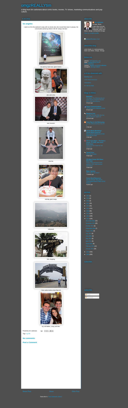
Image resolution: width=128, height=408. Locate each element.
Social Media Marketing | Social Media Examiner (94, 131)
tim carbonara (98, 22)
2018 (88, 200)
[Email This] (45, 331)
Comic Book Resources (93, 178)
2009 (88, 254)
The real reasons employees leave (95, 108)
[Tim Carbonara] (92, 39)
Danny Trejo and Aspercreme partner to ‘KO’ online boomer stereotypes (94, 164)
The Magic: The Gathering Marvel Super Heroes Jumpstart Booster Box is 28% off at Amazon (95, 99)
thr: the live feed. (89, 85)
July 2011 (89, 233)
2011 (88, 218)
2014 (88, 211)
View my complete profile (91, 33)
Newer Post (27, 391)
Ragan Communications (93, 106)
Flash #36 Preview (91, 154)
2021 (88, 195)
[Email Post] (41, 331)
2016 (88, 206)
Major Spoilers (90, 171)
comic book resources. (90, 79)
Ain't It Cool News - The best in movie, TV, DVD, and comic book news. (95, 142)
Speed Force (90, 152)
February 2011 (90, 246)
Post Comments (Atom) (55, 396)
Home (51, 391)
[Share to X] (49, 331)
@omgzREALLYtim (93, 62)
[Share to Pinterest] (53, 331)
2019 (88, 198)
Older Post (75, 391)
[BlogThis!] (47, 331)
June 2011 (89, 236)
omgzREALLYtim (36, 5)
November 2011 (90, 223)
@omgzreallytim (95, 67)
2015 (88, 208)
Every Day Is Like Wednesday (95, 122)
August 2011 (89, 231)
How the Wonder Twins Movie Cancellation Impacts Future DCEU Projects (95, 181)
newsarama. (87, 82)
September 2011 (91, 228)
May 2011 (89, 238)
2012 (88, 216)
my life (28, 333)
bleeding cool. (88, 77)
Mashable (89, 96)
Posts (88, 294)
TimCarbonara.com (94, 61)
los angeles (27, 24)
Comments (90, 297)
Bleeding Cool (90, 113)
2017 (88, 203)
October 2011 (90, 226)
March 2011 (89, 243)
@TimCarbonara (89, 64)
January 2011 (90, 248)
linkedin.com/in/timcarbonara (98, 65)
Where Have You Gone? (93, 172)
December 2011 (90, 221)
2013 (88, 213)
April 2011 (89, 241)
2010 (88, 252)
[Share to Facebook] (51, 331)
